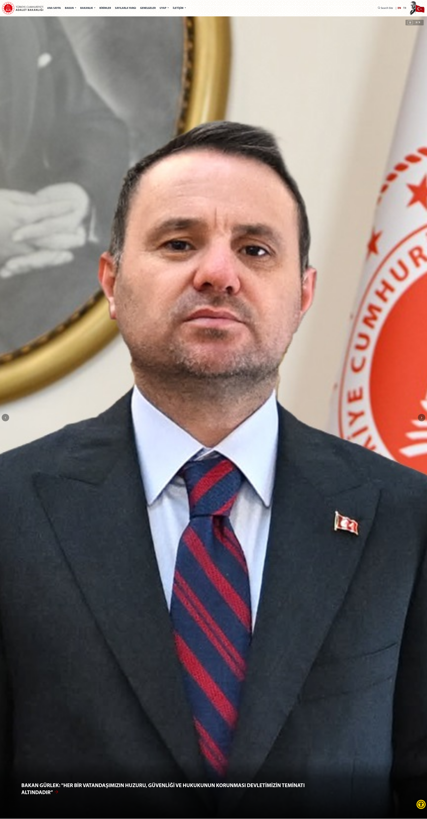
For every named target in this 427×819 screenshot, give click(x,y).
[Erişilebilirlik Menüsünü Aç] (421, 804)
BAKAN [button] (69, 8)
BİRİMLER (105, 8)
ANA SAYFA (54, 8)
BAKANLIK (86, 8)
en (399, 8)
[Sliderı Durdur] (410, 23)
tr (404, 8)
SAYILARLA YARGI (125, 8)
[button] (421, 417)
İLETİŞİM (178, 8)
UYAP (163, 8)
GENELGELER (148, 8)
